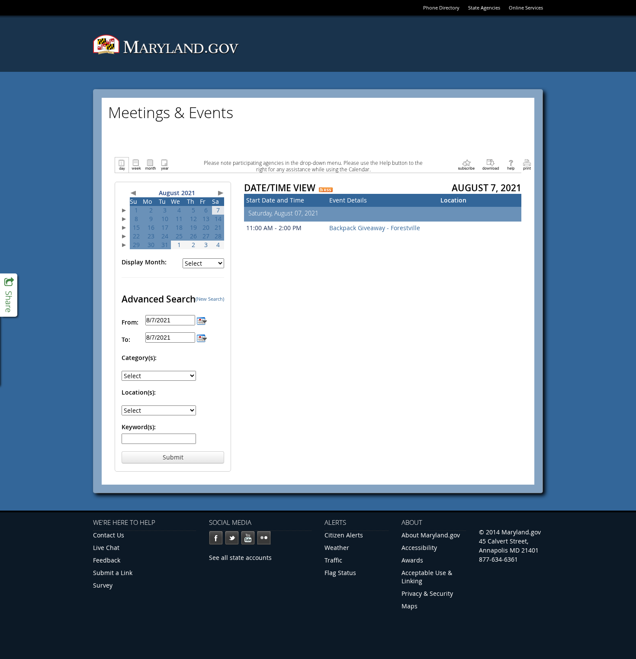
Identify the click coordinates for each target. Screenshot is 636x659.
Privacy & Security (427, 593)
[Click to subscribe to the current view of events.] (466, 164)
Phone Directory (441, 7)
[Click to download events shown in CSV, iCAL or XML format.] (490, 164)
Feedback (106, 560)
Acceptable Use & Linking (427, 577)
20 (205, 227)
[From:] (202, 320)
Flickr (264, 538)
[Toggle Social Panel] (8, 295)
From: (130, 322)
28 (218, 236)
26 (193, 236)
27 (205, 236)
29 (136, 245)
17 (164, 227)
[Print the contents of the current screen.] (527, 164)
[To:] (202, 337)
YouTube (248, 538)
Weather (336, 547)
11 (179, 219)
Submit (173, 457)
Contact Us (108, 535)
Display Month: (144, 262)
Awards (412, 560)
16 (151, 227)
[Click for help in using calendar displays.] (511, 164)
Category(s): (139, 358)
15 (136, 227)
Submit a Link (112, 573)
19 (193, 227)
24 (164, 236)
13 (205, 219)
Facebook (216, 538)
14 (218, 219)
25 (179, 236)
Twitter (232, 538)
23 (151, 236)
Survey (102, 585)
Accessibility (419, 547)
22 (136, 236)
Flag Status (340, 573)
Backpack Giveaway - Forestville (374, 228)
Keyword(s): (139, 427)
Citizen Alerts (343, 535)
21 (218, 227)
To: (126, 339)
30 (151, 245)
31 (164, 245)
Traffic (333, 560)
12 (193, 219)
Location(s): (139, 392)
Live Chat (106, 547)
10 (164, 219)
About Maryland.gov (431, 535)
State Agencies (484, 7)
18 (179, 227)
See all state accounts (240, 557)
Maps (410, 606)
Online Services (526, 7)
